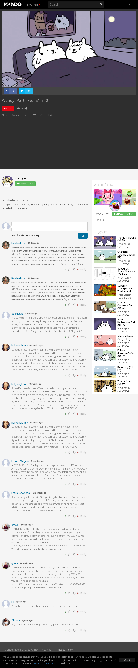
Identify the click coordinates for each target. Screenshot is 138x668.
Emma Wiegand (20, 461)
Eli (13, 602)
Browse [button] (33, 4)
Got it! (127, 660)
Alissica (16, 620)
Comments (20, 114)
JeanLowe (17, 313)
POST (83, 235)
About (5, 114)
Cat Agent (21, 178)
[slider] (63, 83)
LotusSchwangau (21, 493)
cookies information (42, 663)
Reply (83, 269)
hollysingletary (20, 345)
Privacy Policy (65, 649)
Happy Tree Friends (102, 217)
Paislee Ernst (19, 243)
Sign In (131, 4)
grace (15, 525)
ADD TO (8, 108)
